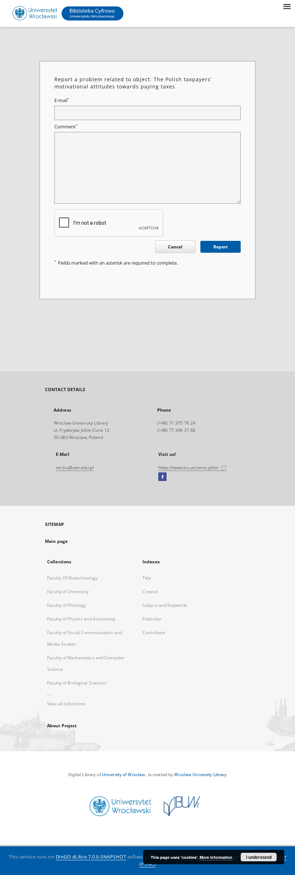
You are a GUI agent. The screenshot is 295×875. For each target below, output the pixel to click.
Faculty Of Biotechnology (72, 578)
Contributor (154, 632)
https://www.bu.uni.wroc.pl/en (189, 467)
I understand (259, 857)
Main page (56, 541)
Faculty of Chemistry (67, 591)
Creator (150, 591)
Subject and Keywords (164, 605)
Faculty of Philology (66, 605)
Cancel (175, 247)
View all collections (66, 704)
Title (146, 578)
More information (216, 857)
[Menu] (286, 6)
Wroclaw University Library (200, 774)
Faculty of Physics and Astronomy (81, 619)
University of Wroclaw (123, 774)
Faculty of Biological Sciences (77, 683)
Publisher (152, 619)
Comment (66, 127)
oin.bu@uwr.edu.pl (75, 467)
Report (220, 247)
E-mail (61, 100)
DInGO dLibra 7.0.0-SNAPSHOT (91, 857)
